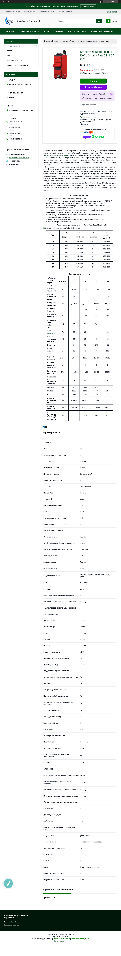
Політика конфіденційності (17, 65)
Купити (93, 81)
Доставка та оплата (77, 31)
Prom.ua (71, 934)
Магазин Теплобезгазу (12, 922)
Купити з (89, 87)
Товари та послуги (27, 31)
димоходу (51, 333)
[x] (46, 428)
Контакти (58, 31)
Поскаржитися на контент (61, 939)
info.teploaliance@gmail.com (19, 158)
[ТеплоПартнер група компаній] (9, 25)
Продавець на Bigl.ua (60, 936)
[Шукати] (99, 21)
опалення (64, 155)
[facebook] (44, 428)
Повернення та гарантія (102, 31)
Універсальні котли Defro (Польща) (64, 41)
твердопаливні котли (51, 155)
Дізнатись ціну (88, 6)
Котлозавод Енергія (11, 925)
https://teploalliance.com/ (17, 154)
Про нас (46, 31)
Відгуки (9, 51)
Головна (10, 31)
